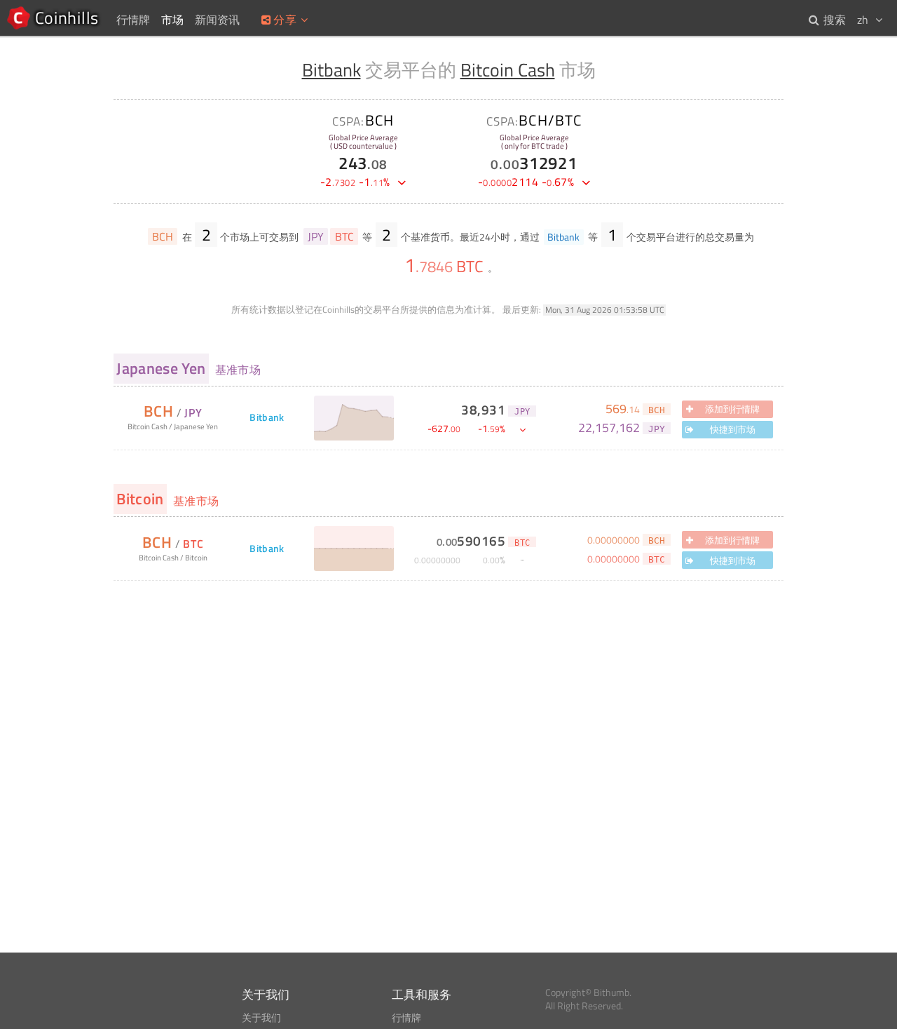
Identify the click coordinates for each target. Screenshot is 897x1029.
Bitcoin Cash (507, 69)
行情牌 (406, 1017)
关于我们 (261, 1017)
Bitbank (331, 69)
